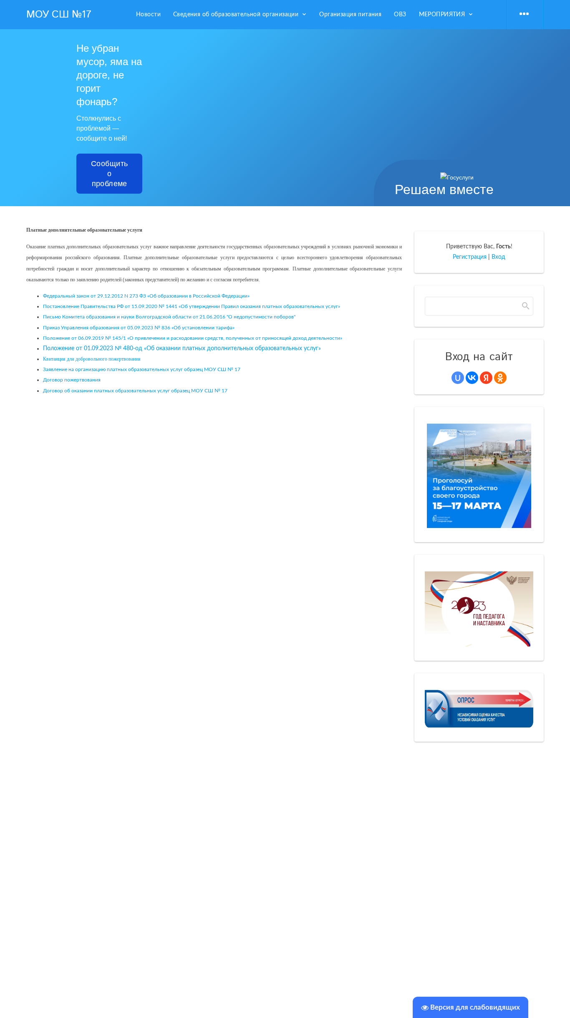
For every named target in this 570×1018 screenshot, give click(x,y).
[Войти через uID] (457, 377)
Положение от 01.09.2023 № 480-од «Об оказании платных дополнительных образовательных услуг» (182, 348)
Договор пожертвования (72, 379)
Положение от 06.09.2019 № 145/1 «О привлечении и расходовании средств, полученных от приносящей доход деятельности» (192, 338)
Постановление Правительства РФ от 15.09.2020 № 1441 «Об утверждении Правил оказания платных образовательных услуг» (191, 306)
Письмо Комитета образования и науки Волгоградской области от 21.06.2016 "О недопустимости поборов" (169, 316)
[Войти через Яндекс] (486, 377)
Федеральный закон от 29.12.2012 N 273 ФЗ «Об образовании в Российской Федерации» (146, 295)
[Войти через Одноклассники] (500, 377)
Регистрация (470, 257)
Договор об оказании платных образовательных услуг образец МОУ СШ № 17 (135, 390)
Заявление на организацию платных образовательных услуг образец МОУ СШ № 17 (141, 369)
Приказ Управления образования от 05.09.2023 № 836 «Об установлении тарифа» (139, 327)
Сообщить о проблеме (109, 173)
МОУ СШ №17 (58, 14)
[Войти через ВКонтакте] (472, 377)
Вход (498, 257)
